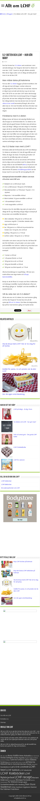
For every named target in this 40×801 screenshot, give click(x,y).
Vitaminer (33, 787)
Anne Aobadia (25, 755)
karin (5, 61)
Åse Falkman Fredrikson (9, 789)
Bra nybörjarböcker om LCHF (10, 488)
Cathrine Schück (16, 760)
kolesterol (34, 764)
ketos (24, 164)
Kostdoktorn (5, 767)
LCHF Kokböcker (6, 481)
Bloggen (10, 14)
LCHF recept (23, 777)
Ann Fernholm (35, 756)
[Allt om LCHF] (19, 5)
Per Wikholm (13, 782)
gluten (9, 762)
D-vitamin (26, 760)
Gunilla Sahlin (15, 762)
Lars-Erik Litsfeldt (20, 766)
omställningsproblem (24, 169)
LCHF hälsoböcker (26, 770)
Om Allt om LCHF (5, 715)
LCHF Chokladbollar (20, 447)
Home (4, 14)
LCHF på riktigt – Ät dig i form (23, 409)
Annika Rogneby (19, 758)
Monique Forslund (23, 780)
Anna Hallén (13, 755)
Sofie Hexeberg (19, 784)
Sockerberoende (7, 784)
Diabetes (33, 760)
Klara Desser (27, 764)
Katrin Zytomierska (15, 764)
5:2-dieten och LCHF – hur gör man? (25, 422)
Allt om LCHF (3, 756)
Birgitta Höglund (29, 758)
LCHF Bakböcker (6, 484)
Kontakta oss (4, 719)
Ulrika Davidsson (17, 787)
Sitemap (3, 722)
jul (27, 762)
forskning (3, 762)
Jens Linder (22, 762)
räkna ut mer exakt (8, 103)
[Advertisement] (20, 33)
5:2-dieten (18, 65)
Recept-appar (22, 782)
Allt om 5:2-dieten (14, 302)
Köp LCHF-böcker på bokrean (23, 561)
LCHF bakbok (12, 770)
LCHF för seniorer (19, 460)
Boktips (8, 760)
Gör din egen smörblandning (13, 394)
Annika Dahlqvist (6, 758)
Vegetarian (26, 787)
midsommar (12, 780)
